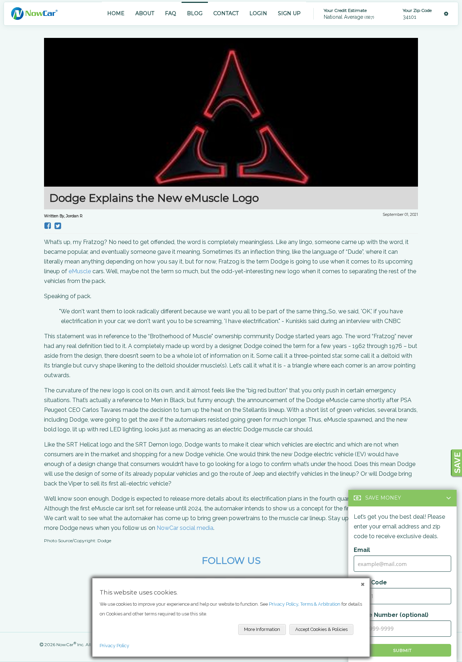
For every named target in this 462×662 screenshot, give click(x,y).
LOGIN (258, 13)
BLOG (194, 13)
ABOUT (144, 13)
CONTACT (226, 13)
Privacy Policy (114, 645)
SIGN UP (289, 13)
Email (362, 549)
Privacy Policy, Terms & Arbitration (304, 604)
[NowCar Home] (34, 13)
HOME (116, 13)
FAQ (170, 13)
